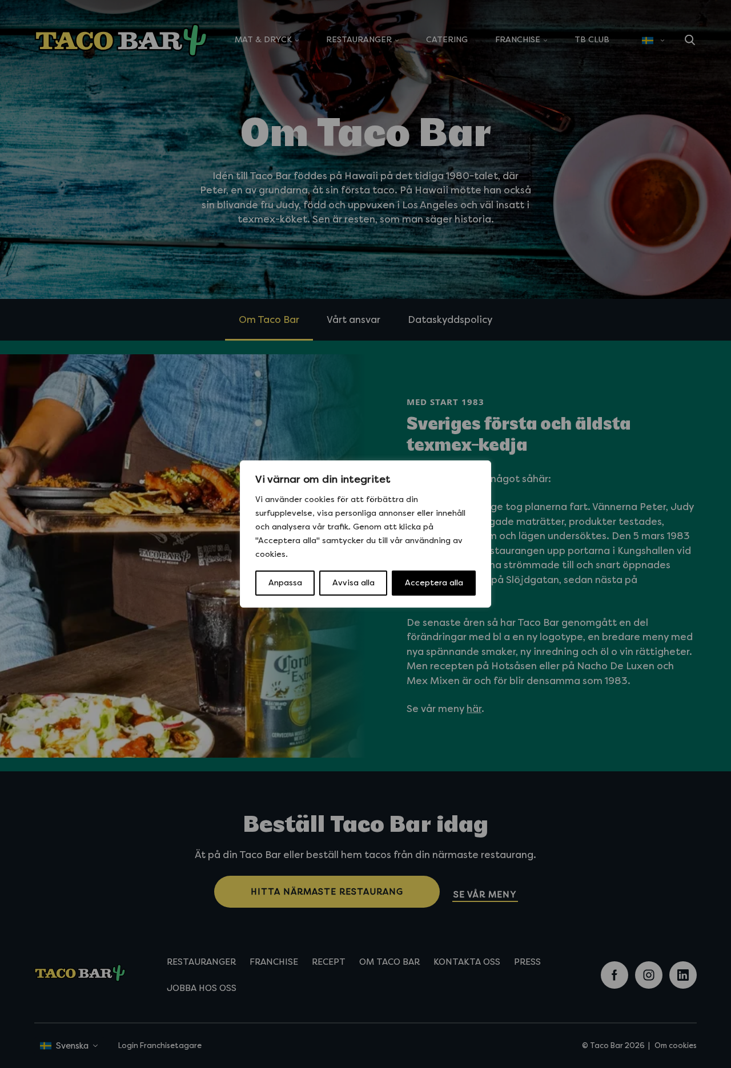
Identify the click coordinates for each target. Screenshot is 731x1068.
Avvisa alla (353, 583)
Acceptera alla (434, 583)
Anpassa (285, 583)
